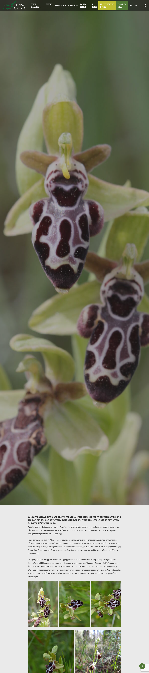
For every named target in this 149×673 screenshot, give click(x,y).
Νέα (74, 299)
